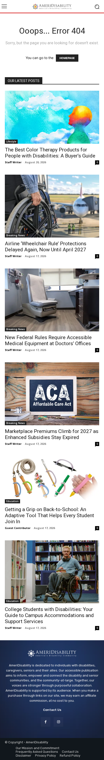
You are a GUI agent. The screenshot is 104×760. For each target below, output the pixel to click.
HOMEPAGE (67, 58)
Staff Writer (13, 162)
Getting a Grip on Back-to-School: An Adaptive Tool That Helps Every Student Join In (49, 515)
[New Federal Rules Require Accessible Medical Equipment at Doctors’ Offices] (52, 299)
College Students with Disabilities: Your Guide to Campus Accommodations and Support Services (49, 615)
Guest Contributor (17, 528)
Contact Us (52, 710)
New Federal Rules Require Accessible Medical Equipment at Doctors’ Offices (48, 340)
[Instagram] (58, 722)
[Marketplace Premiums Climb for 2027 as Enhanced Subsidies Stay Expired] (52, 393)
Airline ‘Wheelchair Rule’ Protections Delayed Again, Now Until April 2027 (45, 247)
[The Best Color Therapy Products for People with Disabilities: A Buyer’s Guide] (52, 117)
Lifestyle (11, 141)
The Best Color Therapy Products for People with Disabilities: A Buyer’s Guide (50, 153)
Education (12, 501)
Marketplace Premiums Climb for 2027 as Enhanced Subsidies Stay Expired (51, 434)
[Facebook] (45, 722)
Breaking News (15, 235)
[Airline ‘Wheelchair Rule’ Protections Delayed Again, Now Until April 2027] (52, 206)
